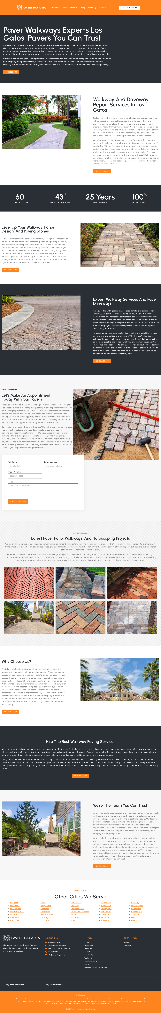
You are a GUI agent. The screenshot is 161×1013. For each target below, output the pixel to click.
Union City (136, 920)
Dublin (134, 917)
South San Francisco (80, 911)
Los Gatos (45, 911)
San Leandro (137, 906)
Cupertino (14, 920)
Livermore (136, 908)
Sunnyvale (14, 906)
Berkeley (135, 903)
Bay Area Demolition (15, 985)
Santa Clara (15, 908)
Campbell (45, 908)
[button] (21, 984)
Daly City (75, 906)
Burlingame (106, 908)
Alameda (135, 914)
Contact (102, 8)
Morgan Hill (46, 906)
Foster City (106, 903)
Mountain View (17, 911)
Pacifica (74, 920)
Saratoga (45, 917)
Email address (50, 462)
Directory (92, 8)
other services (130, 938)
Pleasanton (136, 911)
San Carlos (106, 911)
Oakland (105, 914)
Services (54, 8)
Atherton (75, 914)
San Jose (14, 903)
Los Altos (45, 920)
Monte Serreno (47, 914)
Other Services (69, 8)
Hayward (105, 920)
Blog (83, 8)
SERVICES (88, 938)
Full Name (12, 462)
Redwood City (77, 908)
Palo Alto (14, 917)
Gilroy (43, 903)
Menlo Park (106, 906)
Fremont (105, 917)
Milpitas (14, 914)
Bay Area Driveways (54, 985)
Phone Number (14, 472)
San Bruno (75, 917)
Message (12, 482)
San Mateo (76, 903)
